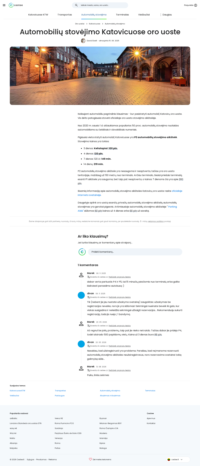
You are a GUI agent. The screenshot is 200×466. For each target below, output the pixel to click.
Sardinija (59, 428)
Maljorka (13, 448)
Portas (57, 448)
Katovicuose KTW (38, 14)
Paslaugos (60, 395)
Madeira (103, 433)
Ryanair (103, 418)
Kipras (102, 443)
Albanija (13, 443)
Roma (57, 443)
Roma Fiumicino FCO (64, 423)
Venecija (59, 438)
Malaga (103, 448)
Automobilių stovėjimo (94, 14)
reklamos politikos (156, 221)
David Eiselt (92, 40)
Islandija (103, 438)
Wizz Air (13, 433)
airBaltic (13, 418)
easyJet (13, 428)
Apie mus (151, 418)
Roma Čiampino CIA (109, 428)
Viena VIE (59, 418)
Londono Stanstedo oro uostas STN (25, 423)
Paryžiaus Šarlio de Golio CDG (68, 433)
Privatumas (41, 459)
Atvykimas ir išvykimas (110, 395)
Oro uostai (79, 23)
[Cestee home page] (16, 5)
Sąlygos (30, 459)
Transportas (65, 14)
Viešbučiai (144, 14)
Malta (12, 438)
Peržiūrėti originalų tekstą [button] (120, 277)
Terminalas (122, 14)
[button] (4, 5)
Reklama (53, 459)
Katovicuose (94, 23)
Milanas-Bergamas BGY (111, 423)
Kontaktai (151, 423)
